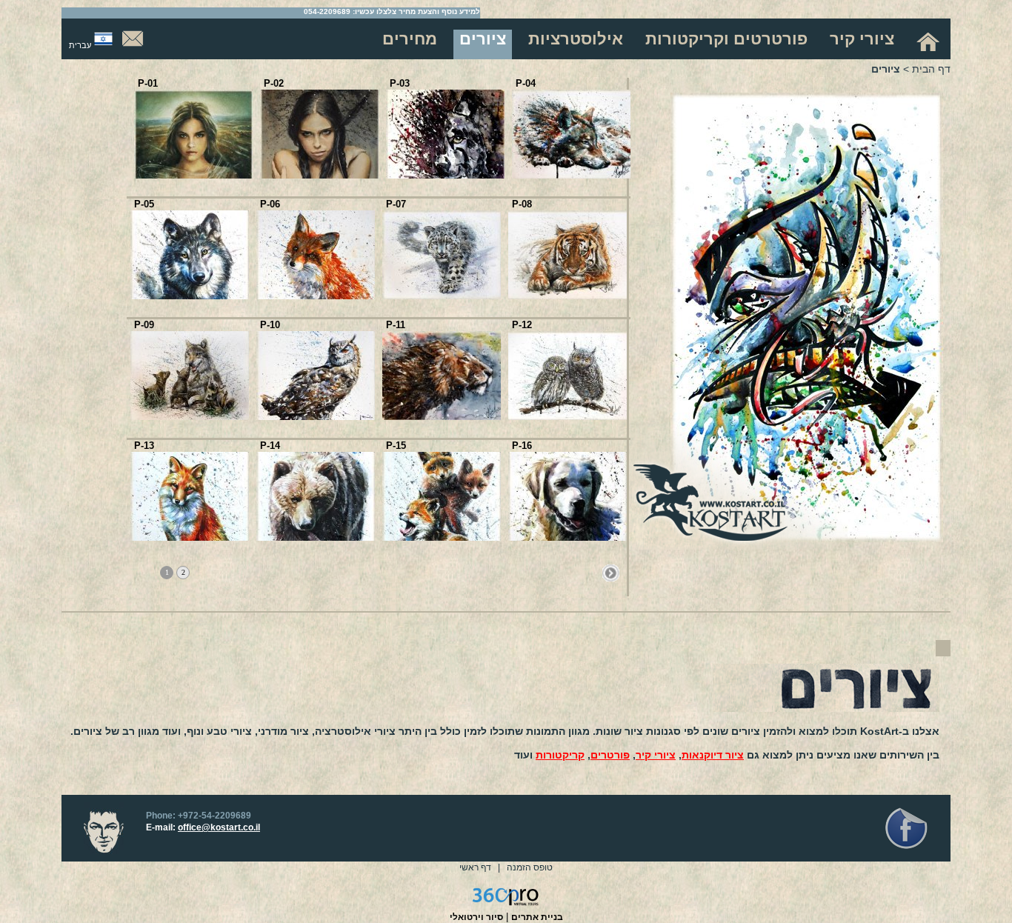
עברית (80, 45)
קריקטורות (560, 755)
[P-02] (319, 175)
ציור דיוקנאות (713, 755)
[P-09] (189, 416)
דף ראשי (475, 867)
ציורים (482, 39)
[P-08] (567, 295)
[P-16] (567, 537)
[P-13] (189, 537)
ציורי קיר (862, 39)
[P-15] (441, 537)
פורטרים (610, 755)
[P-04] (571, 175)
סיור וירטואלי (476, 917)
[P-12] (567, 416)
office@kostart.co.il (219, 827)
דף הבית (931, 69)
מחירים (409, 39)
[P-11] (441, 416)
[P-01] (193, 175)
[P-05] (189, 295)
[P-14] (315, 537)
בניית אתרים (537, 917)
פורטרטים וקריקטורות (726, 39)
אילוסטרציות (575, 39)
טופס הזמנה (530, 867)
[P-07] (441, 295)
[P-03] (445, 175)
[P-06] (315, 295)
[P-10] (315, 416)
